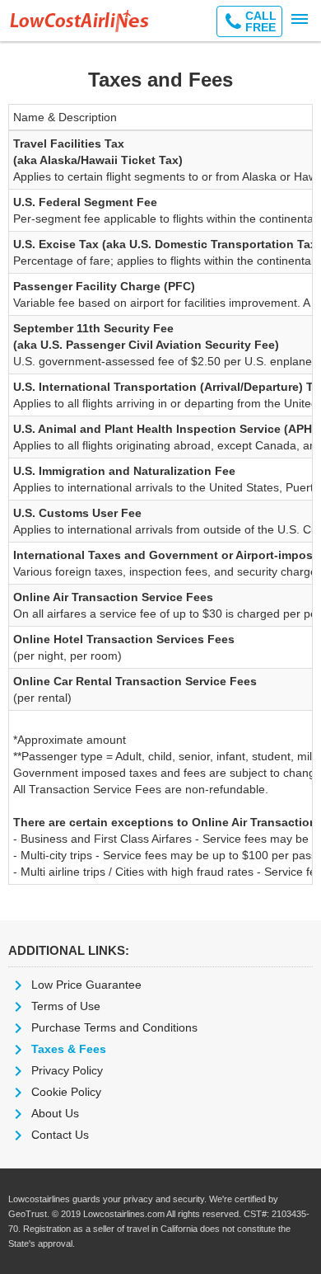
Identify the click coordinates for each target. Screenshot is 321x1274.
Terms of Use (65, 1006)
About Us (55, 1113)
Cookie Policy (66, 1091)
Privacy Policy (67, 1070)
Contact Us (60, 1134)
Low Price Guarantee (86, 984)
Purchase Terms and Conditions (114, 1027)
